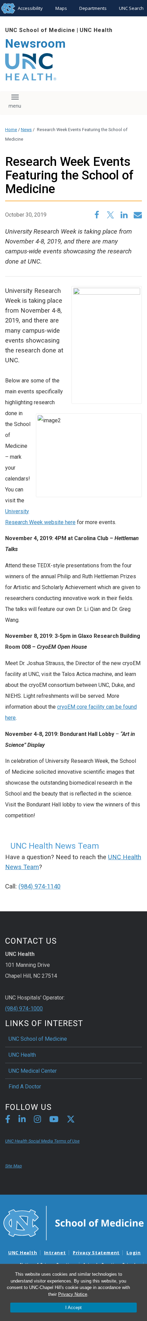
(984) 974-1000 (24, 1008)
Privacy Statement (96, 1252)
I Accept (73, 1307)
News (26, 129)
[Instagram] (37, 1120)
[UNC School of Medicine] (73, 1223)
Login (133, 1252)
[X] (71, 1120)
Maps (61, 8)
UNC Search (131, 8)
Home (11, 129)
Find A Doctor (25, 1086)
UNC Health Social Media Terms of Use (42, 1141)
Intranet (55, 1252)
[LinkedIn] (22, 1120)
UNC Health (96, 30)
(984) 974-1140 (39, 886)
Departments (93, 8)
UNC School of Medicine (40, 30)
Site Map (13, 1165)
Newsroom (35, 44)
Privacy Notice (72, 1294)
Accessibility (30, 8)
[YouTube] (53, 1120)
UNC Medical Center (33, 1071)
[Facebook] (7, 1120)
